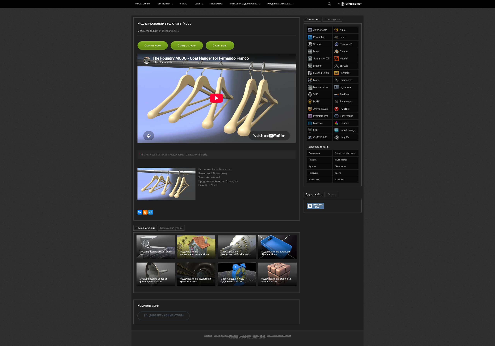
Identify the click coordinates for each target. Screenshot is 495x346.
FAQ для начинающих (279, 4)
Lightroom (345, 87)
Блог (197, 4)
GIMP (343, 37)
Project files (314, 179)
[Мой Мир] (150, 212)
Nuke (343, 29)
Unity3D (344, 137)
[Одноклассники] (145, 212)
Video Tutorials (259, 338)
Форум (183, 4)
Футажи (312, 166)
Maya (316, 51)
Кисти (338, 173)
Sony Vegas (346, 115)
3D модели (340, 166)
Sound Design (347, 130)
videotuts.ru (142, 4)
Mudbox (317, 65)
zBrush (344, 65)
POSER (344, 108)
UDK (315, 130)
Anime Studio (320, 108)
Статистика (164, 4)
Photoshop (319, 37)
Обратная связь (230, 335)
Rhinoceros (346, 80)
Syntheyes (346, 101)
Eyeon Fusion (321, 72)
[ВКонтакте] (139, 212)
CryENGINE (320, 137)
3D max (317, 44)
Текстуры (313, 173)
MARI (316, 101)
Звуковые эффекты (345, 153)
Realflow (344, 94)
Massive (318, 123)
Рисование (216, 4)
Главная (208, 335)
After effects (320, 29)
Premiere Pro (320, 115)
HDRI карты (341, 160)
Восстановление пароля (279, 335)
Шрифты (339, 179)
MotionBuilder (321, 87)
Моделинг (151, 30)
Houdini (344, 58)
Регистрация (259, 335)
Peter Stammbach (222, 169)
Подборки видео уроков (243, 4)
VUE (315, 94)
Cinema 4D (346, 44)
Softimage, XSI (321, 58)
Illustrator (345, 72)
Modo (140, 30)
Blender (344, 51)
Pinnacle (344, 123)
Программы (314, 153)
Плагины (313, 160)
